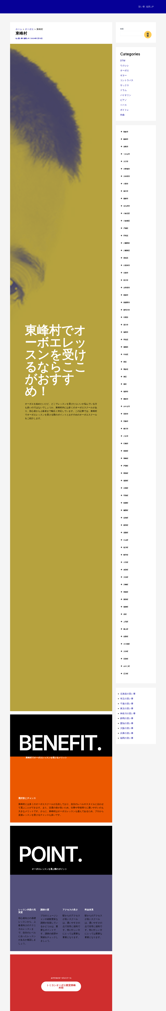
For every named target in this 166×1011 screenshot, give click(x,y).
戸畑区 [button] (125, 228)
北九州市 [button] (126, 206)
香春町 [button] (125, 592)
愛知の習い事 (126, 723)
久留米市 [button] (126, 265)
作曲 (122, 115)
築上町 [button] (125, 629)
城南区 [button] (125, 347)
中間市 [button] (125, 317)
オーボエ (124, 70)
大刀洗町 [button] (126, 644)
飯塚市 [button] (125, 139)
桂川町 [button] (125, 547)
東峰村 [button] (125, 458)
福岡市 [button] (125, 332)
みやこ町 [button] (126, 666)
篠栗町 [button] (125, 510)
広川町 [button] (125, 674)
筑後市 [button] (125, 295)
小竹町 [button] (125, 562)
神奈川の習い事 (127, 713)
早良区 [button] (125, 339)
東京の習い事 (126, 708)
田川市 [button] (125, 280)
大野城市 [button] (126, 169)
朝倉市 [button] (125, 132)
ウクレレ (124, 65)
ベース (123, 105)
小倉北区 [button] (126, 213)
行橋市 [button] (125, 443)
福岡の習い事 (126, 738)
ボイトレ (124, 110)
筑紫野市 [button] (126, 302)
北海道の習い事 (127, 693)
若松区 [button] (125, 258)
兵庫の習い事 (126, 733)
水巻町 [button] (125, 488)
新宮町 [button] (125, 525)
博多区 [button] (125, 369)
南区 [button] (125, 384)
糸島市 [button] (125, 146)
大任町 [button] (125, 577)
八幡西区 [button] (126, 243)
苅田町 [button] (125, 659)
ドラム (123, 90)
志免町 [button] (125, 518)
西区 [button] (125, 362)
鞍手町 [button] (125, 555)
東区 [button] (125, 377)
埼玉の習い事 (126, 698)
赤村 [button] (125, 614)
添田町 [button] (125, 599)
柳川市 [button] (125, 429)
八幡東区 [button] (126, 250)
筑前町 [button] (125, 451)
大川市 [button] (125, 161)
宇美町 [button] (125, 495)
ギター (123, 75)
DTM (122, 60)
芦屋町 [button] (125, 466)
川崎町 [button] (125, 584)
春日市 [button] (125, 191)
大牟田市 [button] (126, 176)
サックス (124, 85)
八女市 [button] (125, 436)
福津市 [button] (125, 391)
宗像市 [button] (125, 421)
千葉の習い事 (126, 703)
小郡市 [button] (125, 184)
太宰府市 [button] (126, 288)
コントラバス (126, 80)
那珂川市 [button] (126, 310)
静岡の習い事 (126, 718)
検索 (122, 29)
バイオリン (125, 95)
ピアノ (123, 100)
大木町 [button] (125, 651)
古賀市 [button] (125, 273)
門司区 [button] (125, 236)
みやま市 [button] (126, 406)
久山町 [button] (125, 540)
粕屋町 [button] (125, 503)
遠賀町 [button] (125, 481)
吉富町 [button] (125, 636)
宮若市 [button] (125, 414)
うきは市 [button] (126, 154)
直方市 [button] (125, 325)
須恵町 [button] (125, 532)
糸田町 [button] (125, 570)
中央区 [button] (125, 354)
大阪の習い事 (126, 728)
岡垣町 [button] (125, 473)
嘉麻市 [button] (125, 198)
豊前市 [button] (125, 399)
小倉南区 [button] (126, 221)
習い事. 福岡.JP (146, 6)
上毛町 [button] (125, 622)
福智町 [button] (125, 607)
